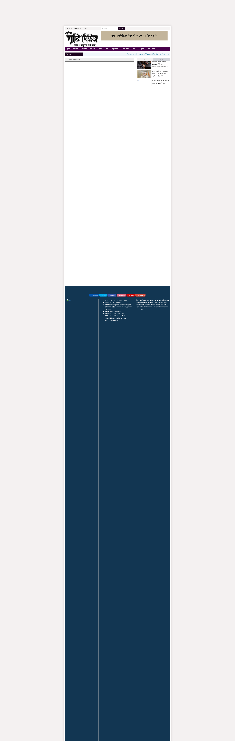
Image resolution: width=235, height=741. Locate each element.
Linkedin (112, 295)
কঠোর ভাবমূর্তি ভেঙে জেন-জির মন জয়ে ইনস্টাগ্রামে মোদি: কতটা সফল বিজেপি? (160, 73)
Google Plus (141, 295)
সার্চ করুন (121, 28)
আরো (134, 49)
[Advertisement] (55, 13)
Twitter (103, 295)
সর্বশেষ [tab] (145, 59)
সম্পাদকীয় (84, 49)
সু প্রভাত (142, 49)
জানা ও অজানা (151, 49)
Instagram (122, 295)
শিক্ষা (100, 49)
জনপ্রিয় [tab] (161, 59)
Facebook (95, 295)
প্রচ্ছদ (68, 49)
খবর (107, 49)
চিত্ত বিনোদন (115, 49)
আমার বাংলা (92, 49)
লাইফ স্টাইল (126, 49)
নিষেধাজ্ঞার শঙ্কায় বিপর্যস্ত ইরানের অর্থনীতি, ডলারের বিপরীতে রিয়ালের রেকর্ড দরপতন (136, 54)
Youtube (131, 295)
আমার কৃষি (75, 49)
